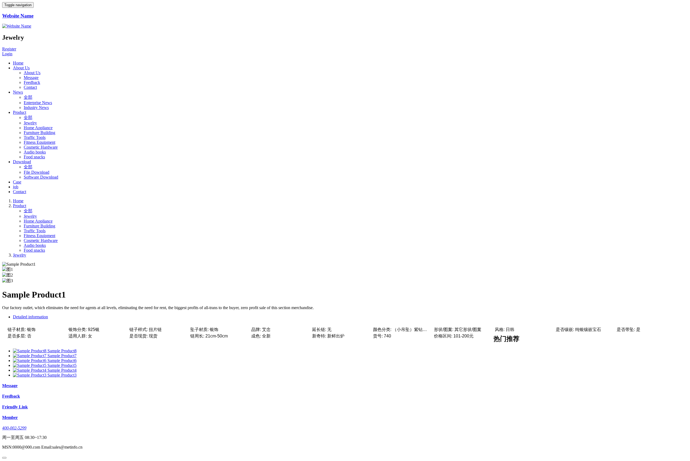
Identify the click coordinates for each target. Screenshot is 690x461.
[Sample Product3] (30, 375)
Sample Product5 (62, 365)
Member (10, 417)
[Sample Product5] (30, 365)
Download (22, 161)
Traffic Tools (35, 137)
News (18, 92)
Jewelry (30, 123)
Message (31, 77)
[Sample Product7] (30, 355)
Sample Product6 (62, 360)
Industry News (36, 107)
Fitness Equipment (39, 142)
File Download (36, 172)
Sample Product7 (62, 355)
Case (17, 182)
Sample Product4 (62, 370)
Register (9, 49)
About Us (21, 68)
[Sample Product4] (30, 370)
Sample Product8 (62, 351)
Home (18, 63)
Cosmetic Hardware (41, 147)
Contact (30, 87)
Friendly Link (15, 407)
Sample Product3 (62, 375)
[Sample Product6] (30, 360)
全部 (28, 97)
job (15, 187)
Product (19, 112)
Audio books (35, 152)
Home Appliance (38, 127)
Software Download (41, 177)
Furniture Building (39, 132)
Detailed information (30, 317)
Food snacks (34, 157)
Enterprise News (38, 102)
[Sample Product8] (30, 351)
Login (7, 54)
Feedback (32, 82)
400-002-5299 (14, 428)
